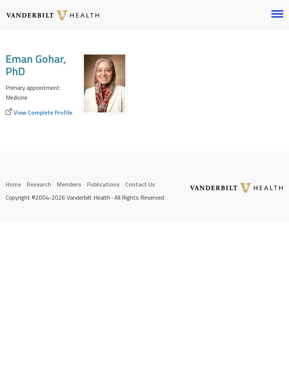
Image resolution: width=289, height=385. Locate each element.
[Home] (53, 15)
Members (69, 184)
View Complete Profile (43, 112)
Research (39, 184)
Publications (103, 184)
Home (13, 184)
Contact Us (140, 184)
